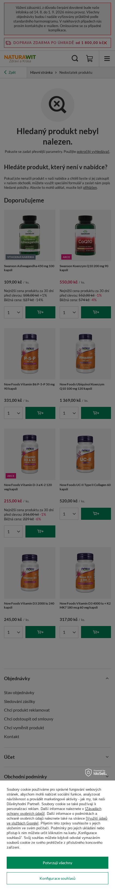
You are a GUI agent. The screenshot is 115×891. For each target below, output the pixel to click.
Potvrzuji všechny (57, 862)
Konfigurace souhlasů (57, 878)
